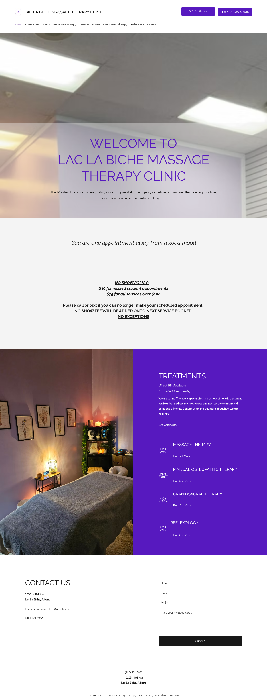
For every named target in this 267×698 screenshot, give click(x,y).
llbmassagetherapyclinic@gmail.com (47, 609)
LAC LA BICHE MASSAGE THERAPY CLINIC (63, 12)
